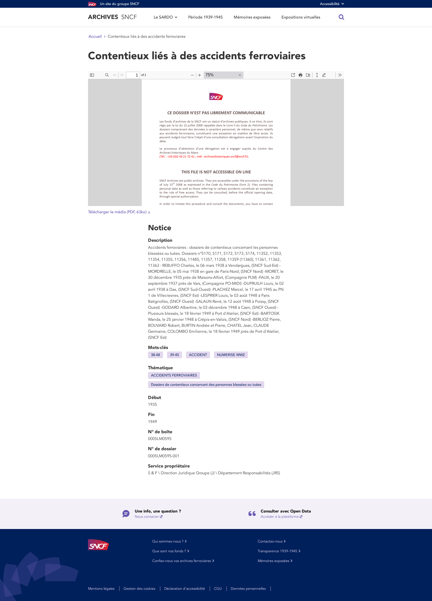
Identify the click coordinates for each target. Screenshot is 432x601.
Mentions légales (101, 588)
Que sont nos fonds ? (169, 551)
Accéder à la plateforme (280, 516)
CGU (218, 588)
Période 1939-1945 (205, 17)
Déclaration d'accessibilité (184, 588)
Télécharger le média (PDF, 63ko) (117, 212)
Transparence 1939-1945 (277, 551)
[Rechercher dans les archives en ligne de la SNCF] (341, 17)
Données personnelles (248, 588)
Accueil (95, 36)
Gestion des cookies (139, 588)
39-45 (174, 355)
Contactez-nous (270, 541)
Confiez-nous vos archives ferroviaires (181, 561)
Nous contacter (147, 516)
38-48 (155, 355)
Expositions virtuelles (301, 17)
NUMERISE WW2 (231, 355)
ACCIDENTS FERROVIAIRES (174, 375)
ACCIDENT (198, 355)
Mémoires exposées (252, 17)
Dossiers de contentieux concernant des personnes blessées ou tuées (206, 384)
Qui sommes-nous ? (168, 541)
